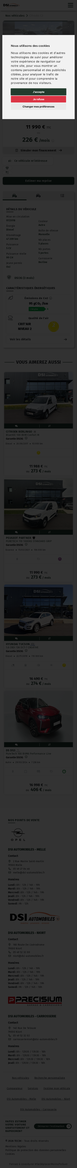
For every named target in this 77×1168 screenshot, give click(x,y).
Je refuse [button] (38, 99)
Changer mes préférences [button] (38, 106)
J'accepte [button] (38, 91)
